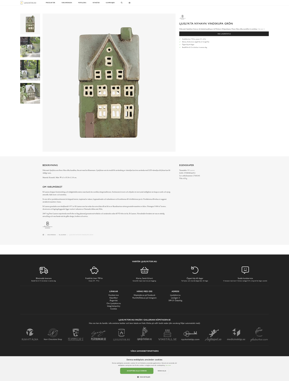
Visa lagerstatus (224, 34)
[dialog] (144, 368)
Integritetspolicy (113, 306)
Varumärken (67, 2)
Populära (82, 2)
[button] (144, 377)
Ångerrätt (114, 300)
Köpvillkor (114, 298)
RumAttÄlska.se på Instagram (145, 298)
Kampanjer (110, 2)
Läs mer (168, 365)
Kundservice (114, 295)
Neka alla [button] (162, 371)
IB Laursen (191, 170)
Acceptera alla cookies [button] (137, 371)
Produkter (50, 2)
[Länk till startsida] (43, 235)
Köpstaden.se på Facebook (144, 295)
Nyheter (96, 2)
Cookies (113, 308)
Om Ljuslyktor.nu (114, 303)
